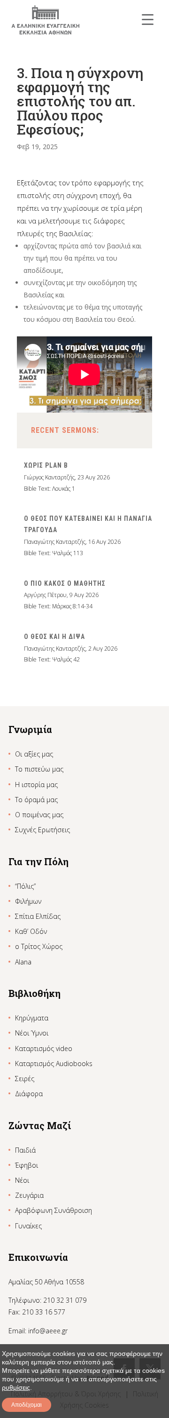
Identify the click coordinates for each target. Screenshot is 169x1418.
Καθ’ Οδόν (31, 931)
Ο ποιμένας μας (39, 814)
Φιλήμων (28, 901)
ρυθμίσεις (16, 1387)
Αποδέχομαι (26, 1405)
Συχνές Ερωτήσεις (42, 829)
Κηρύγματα (31, 1017)
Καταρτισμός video (43, 1048)
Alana (23, 961)
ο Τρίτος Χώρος (38, 946)
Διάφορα (29, 1093)
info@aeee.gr (48, 1330)
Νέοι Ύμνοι (31, 1032)
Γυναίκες (28, 1225)
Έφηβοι (26, 1165)
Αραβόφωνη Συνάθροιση (53, 1210)
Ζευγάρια (29, 1195)
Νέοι (22, 1180)
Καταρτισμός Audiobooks (53, 1063)
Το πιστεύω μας (39, 769)
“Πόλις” (25, 886)
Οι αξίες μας (34, 753)
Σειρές (24, 1078)
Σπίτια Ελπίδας (38, 916)
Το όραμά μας (36, 799)
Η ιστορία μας (36, 784)
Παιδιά (25, 1150)
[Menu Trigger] (148, 19)
